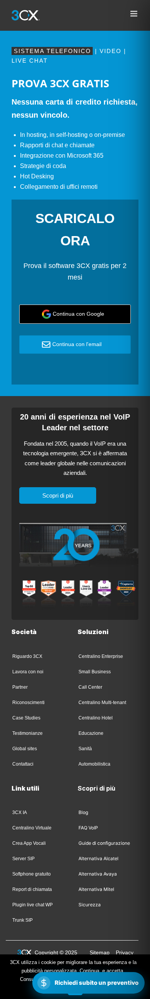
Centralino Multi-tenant (102, 702)
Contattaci (22, 764)
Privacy (124, 952)
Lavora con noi (27, 671)
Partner (20, 687)
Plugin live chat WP (32, 904)
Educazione (90, 733)
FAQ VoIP (88, 828)
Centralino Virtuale (32, 828)
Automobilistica (94, 764)
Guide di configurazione (104, 843)
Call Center (90, 687)
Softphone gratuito (31, 874)
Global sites (24, 748)
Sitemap (100, 952)
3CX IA (19, 812)
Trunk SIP (22, 920)
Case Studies (26, 718)
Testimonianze (27, 733)
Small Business (94, 671)
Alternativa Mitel (96, 889)
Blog (83, 812)
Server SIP (23, 858)
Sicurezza (89, 904)
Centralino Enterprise (100, 656)
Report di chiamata (32, 889)
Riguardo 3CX (27, 656)
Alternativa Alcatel (98, 858)
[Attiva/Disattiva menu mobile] (134, 14)
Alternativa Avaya (97, 874)
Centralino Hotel (95, 718)
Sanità (85, 748)
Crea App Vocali (29, 843)
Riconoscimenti (28, 702)
